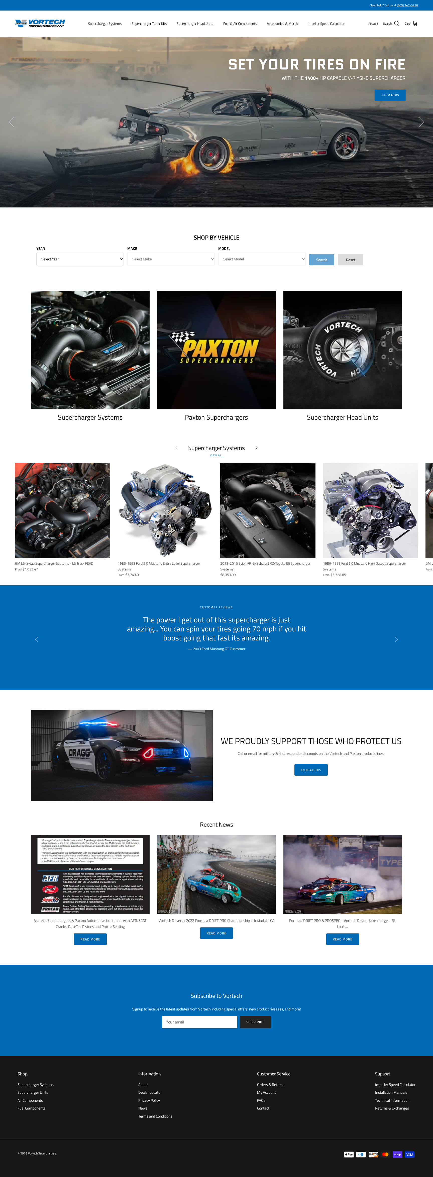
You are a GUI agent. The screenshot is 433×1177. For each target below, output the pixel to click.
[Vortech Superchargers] (40, 24)
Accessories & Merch (282, 23)
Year (40, 248)
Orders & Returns (270, 1084)
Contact (263, 1108)
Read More (90, 939)
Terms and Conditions (155, 1116)
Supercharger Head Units (195, 23)
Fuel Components (31, 1108)
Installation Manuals (391, 1092)
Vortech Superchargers (42, 1153)
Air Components (30, 1100)
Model (224, 248)
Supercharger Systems (105, 23)
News (142, 1108)
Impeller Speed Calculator (326, 23)
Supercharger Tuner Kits (149, 23)
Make (132, 248)
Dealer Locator (150, 1092)
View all (216, 455)
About (143, 1084)
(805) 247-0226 (407, 5)
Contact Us (311, 769)
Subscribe (255, 1021)
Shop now (390, 95)
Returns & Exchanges (392, 1108)
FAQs (261, 1100)
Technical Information (392, 1100)
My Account (266, 1092)
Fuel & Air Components (240, 23)
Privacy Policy (149, 1100)
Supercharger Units (33, 1092)
